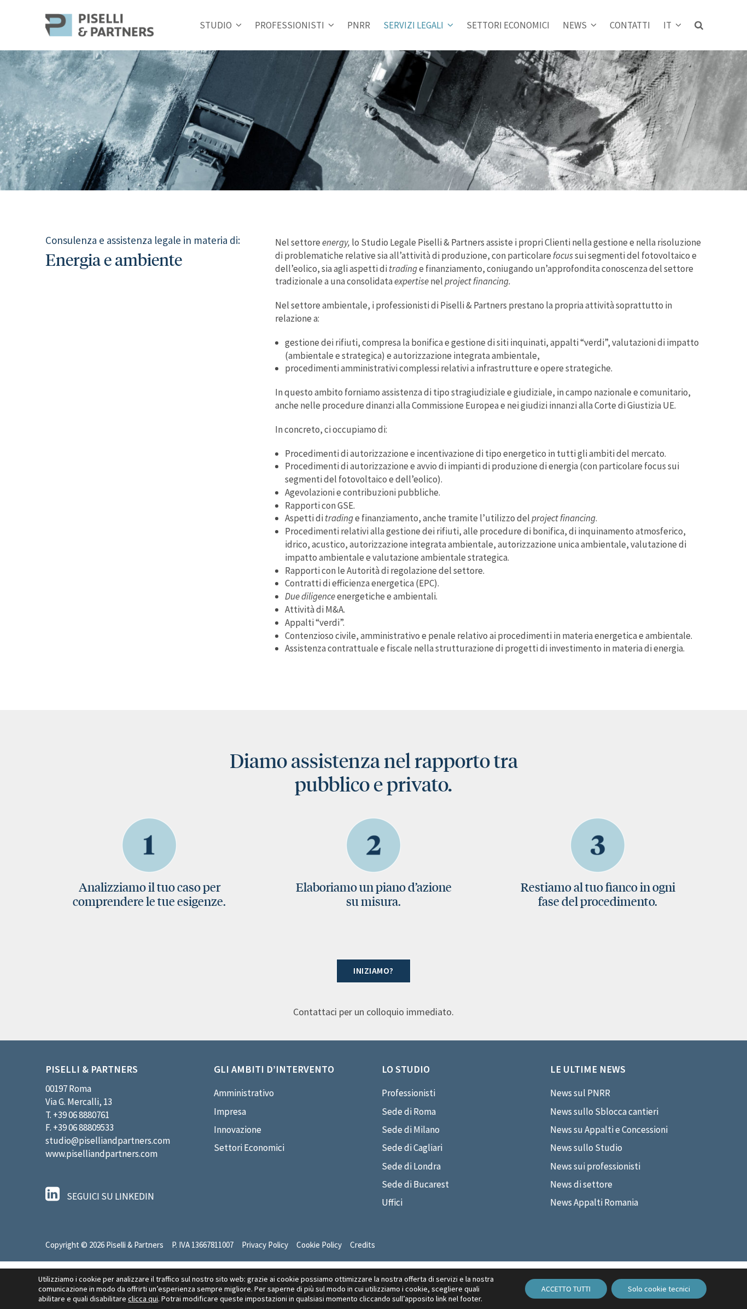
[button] (699, 25)
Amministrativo (244, 1093)
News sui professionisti (595, 1166)
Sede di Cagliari (412, 1148)
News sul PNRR (580, 1093)
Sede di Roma (409, 1112)
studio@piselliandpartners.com (107, 1141)
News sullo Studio (586, 1148)
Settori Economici (249, 1148)
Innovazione (237, 1130)
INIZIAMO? (373, 970)
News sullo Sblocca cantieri (604, 1112)
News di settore (581, 1184)
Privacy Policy (265, 1245)
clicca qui (143, 1299)
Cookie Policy (319, 1245)
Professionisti (408, 1093)
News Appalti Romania (594, 1202)
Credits (362, 1245)
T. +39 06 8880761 (77, 1115)
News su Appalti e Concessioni (609, 1130)
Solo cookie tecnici (659, 1289)
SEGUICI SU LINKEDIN (109, 1196)
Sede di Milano (411, 1130)
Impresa (230, 1112)
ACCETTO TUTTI (566, 1289)
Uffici (392, 1202)
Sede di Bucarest (415, 1184)
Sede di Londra (411, 1166)
